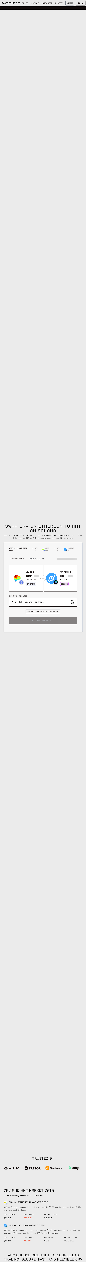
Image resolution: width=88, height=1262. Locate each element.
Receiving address (18, 596)
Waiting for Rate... (43, 621)
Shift (25, 3)
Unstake (35, 3)
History (59, 3)
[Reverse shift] (43, 578)
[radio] (17, 559)
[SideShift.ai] (11, 3)
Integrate (47, 3)
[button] (80, 3)
